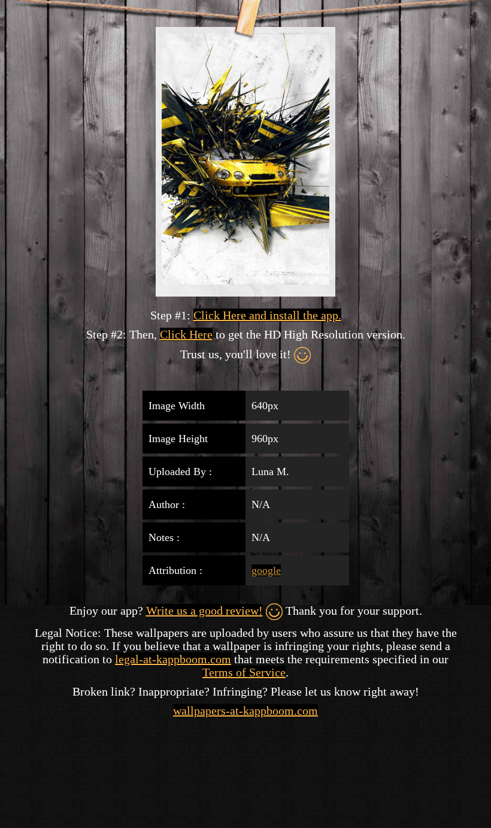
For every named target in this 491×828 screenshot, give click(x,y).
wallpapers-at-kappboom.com (245, 710)
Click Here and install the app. (267, 315)
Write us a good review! (204, 610)
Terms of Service (244, 672)
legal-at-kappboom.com (173, 659)
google (266, 570)
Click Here (186, 334)
